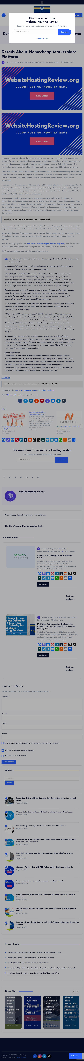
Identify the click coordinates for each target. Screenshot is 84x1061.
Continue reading (42, 38)
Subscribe (65, 32)
